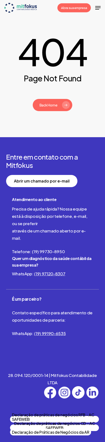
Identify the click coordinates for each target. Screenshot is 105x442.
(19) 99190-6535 (50, 333)
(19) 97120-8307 (49, 273)
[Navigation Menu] (98, 7)
